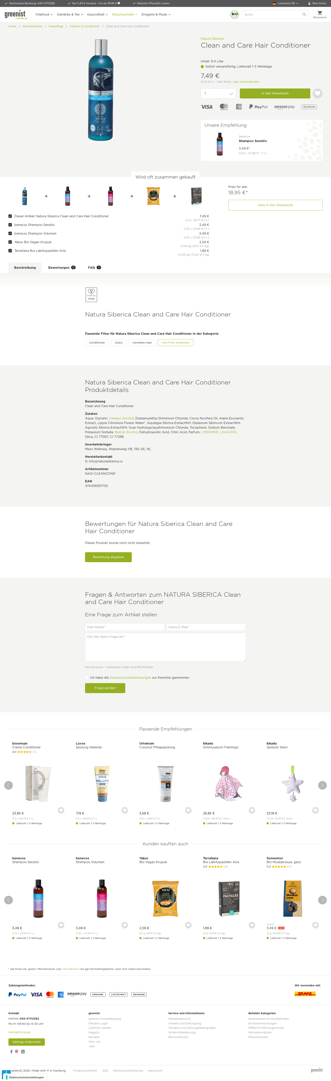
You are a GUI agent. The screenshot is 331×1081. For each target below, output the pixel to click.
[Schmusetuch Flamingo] (229, 784)
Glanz (119, 342)
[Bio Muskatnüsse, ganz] (293, 899)
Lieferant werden (99, 1027)
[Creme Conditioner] (38, 784)
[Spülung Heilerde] (102, 784)
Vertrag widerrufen (26, 1042)
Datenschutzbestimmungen (130, 677)
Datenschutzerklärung (128, 1070)
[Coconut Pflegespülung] (165, 784)
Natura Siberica (212, 38)
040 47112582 (29, 1018)
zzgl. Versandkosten (246, 81)
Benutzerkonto (178, 1037)
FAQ (94, 267)
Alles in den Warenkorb (275, 205)
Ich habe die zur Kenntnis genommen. (140, 677)
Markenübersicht (179, 1018)
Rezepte (93, 1037)
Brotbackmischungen (262, 1023)
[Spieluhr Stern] (293, 784)
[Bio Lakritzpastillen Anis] (196, 196)
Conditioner (97, 342)
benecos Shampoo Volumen (35, 233)
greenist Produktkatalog (104, 1018)
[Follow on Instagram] (23, 1052)
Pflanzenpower (258, 1037)
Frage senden (105, 688)
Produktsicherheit (85, 1070)
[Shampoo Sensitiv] (67, 196)
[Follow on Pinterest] (17, 1052)
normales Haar (142, 342)
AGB (105, 1070)
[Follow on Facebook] (11, 1052)
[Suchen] (305, 14)
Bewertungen (61, 267)
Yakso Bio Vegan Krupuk (33, 242)
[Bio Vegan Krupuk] (153, 196)
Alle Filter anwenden (175, 342)
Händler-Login (98, 1023)
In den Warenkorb (275, 93)
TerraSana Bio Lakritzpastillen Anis (40, 251)
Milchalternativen (260, 1032)
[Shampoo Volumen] (110, 196)
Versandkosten (70, 969)
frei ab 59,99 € (108, 3)
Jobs (91, 1046)
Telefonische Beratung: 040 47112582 (32, 3)
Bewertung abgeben (108, 557)
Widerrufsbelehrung (181, 1032)
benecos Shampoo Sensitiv (34, 225)
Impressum (155, 1070)
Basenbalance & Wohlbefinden (268, 1018)
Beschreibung (25, 267)
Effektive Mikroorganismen (266, 1027)
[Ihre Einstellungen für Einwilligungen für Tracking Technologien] (25, 1077)
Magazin (94, 1032)
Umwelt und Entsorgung (184, 1023)
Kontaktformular (19, 1032)
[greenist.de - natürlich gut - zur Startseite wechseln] (16, 14)
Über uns (94, 1041)
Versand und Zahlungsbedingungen (192, 1027)
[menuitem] (317, 3)
